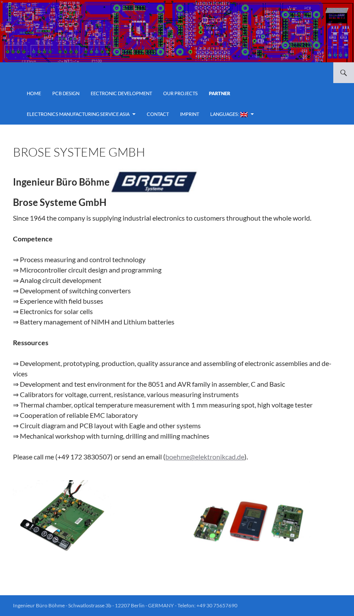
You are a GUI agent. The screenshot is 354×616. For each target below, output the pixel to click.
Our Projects (180, 93)
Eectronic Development (121, 93)
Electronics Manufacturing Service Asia (78, 114)
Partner (219, 93)
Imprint (189, 114)
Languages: (225, 114)
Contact (158, 114)
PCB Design (65, 93)
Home (34, 93)
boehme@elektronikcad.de (204, 456)
